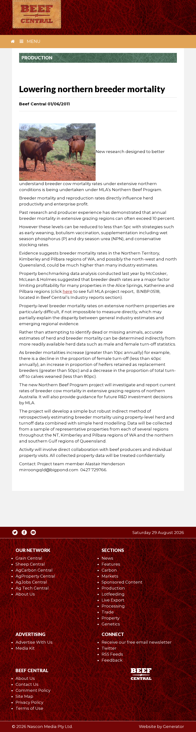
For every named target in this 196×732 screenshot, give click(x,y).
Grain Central (29, 558)
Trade (108, 612)
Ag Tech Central (32, 588)
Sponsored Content (122, 582)
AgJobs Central (31, 582)
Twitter (109, 648)
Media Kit (25, 648)
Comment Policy (33, 690)
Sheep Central (30, 564)
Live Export (113, 600)
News (107, 558)
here (67, 291)
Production (113, 588)
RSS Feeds (112, 654)
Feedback (112, 660)
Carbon (109, 570)
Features (111, 564)
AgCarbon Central (34, 570)
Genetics (111, 624)
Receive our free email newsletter (137, 642)
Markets (110, 576)
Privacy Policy (29, 702)
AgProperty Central (35, 576)
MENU (33, 41)
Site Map (24, 696)
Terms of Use (29, 708)
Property (111, 618)
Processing (113, 606)
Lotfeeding (113, 594)
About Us (25, 594)
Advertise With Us (34, 642)
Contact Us (27, 684)
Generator (173, 726)
